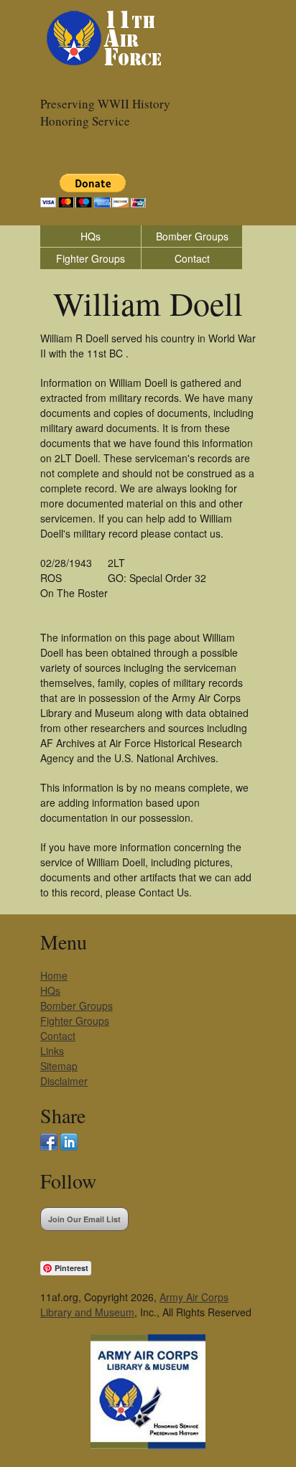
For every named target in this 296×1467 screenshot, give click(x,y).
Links (52, 1051)
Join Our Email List (84, 1219)
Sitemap (59, 1066)
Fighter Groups (90, 258)
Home (54, 975)
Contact (192, 258)
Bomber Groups (192, 236)
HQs (90, 236)
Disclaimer (64, 1081)
